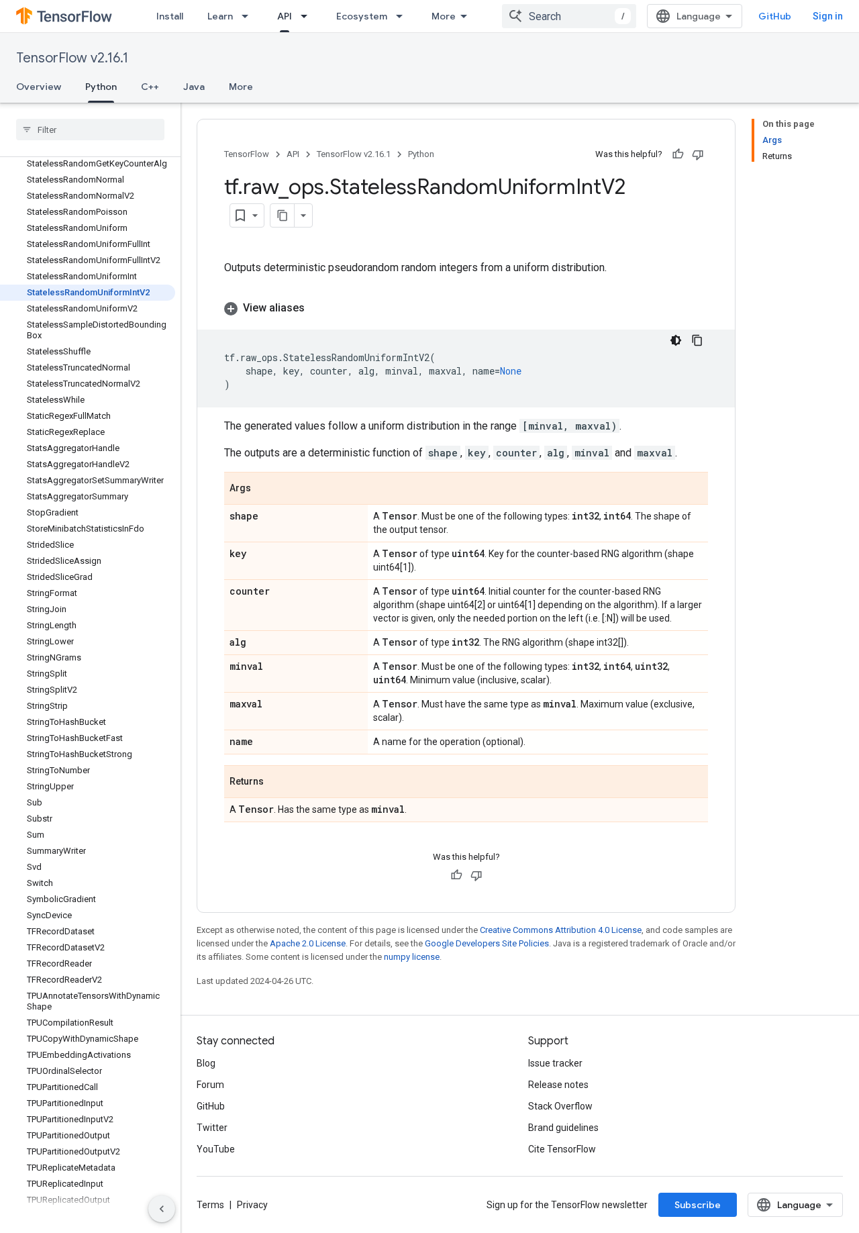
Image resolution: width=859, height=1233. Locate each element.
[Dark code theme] (676, 340)
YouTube (216, 1149)
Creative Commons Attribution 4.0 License (561, 930)
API (284, 16)
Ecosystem (361, 16)
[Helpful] (678, 154)
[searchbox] (90, 129)
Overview (38, 87)
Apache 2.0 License (308, 943)
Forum (210, 1084)
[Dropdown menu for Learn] (249, 16)
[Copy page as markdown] (282, 215)
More (444, 16)
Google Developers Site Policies (487, 943)
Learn (220, 16)
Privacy (252, 1204)
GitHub (774, 16)
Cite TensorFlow (562, 1149)
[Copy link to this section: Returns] (277, 783)
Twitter (212, 1127)
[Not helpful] (698, 154)
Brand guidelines (563, 1127)
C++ (150, 87)
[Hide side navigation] (161, 1208)
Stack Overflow (560, 1106)
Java (194, 87)
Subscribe (697, 1205)
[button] (466, 308)
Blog (206, 1063)
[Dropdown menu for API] (308, 16)
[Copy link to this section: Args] (264, 489)
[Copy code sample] (697, 340)
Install (169, 16)
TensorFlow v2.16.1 (72, 58)
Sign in (828, 16)
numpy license (412, 957)
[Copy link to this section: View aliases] (318, 308)
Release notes (558, 1084)
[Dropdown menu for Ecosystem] (403, 16)
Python (101, 87)
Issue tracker (555, 1063)
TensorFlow (246, 154)
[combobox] (569, 16)
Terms (210, 1204)
